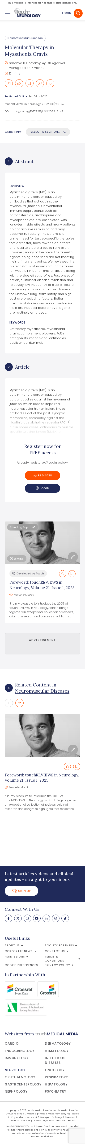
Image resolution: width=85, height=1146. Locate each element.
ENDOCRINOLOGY (19, 1051)
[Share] (9, 83)
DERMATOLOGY (58, 1043)
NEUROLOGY (15, 1070)
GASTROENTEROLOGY (23, 1084)
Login (66, 13)
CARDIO (11, 1043)
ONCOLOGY (54, 1070)
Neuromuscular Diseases (25, 38)
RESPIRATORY (56, 1077)
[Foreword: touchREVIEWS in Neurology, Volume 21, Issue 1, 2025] (42, 735)
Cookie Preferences (21, 965)
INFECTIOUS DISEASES (55, 1060)
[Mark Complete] (19, 83)
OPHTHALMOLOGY (20, 1077)
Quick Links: (13, 132)
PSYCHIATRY (55, 1091)
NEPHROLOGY (16, 1091)
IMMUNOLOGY (16, 1058)
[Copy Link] (40, 83)
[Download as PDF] (50, 83)
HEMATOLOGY (56, 1051)
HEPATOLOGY (56, 1084)
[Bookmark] (30, 83)
